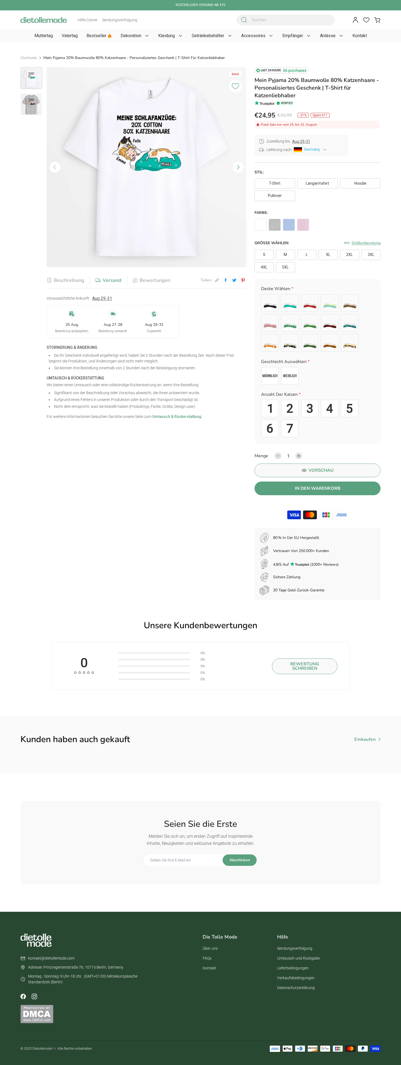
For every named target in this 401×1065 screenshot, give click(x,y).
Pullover (275, 195)
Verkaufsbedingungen (296, 978)
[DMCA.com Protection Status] (36, 1014)
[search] (244, 20)
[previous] (54, 167)
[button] (317, 289)
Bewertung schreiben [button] (304, 666)
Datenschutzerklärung (296, 988)
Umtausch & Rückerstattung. (176, 416)
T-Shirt (274, 183)
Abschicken (239, 860)
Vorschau (321, 470)
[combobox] (286, 19)
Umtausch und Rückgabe (298, 958)
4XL (264, 267)
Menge (261, 456)
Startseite (28, 57)
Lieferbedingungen (293, 968)
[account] (355, 20)
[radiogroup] (317, 323)
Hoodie (360, 183)
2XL (349, 254)
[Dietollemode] (43, 20)
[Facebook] (23, 996)
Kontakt (209, 968)
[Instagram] (34, 996)
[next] (238, 167)
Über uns (210, 948)
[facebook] (225, 280)
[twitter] (234, 280)
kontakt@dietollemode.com (51, 958)
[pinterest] (243, 280)
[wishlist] (366, 20)
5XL (285, 267)
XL (328, 254)
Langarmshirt (317, 183)
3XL (371, 254)
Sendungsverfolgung (119, 20)
